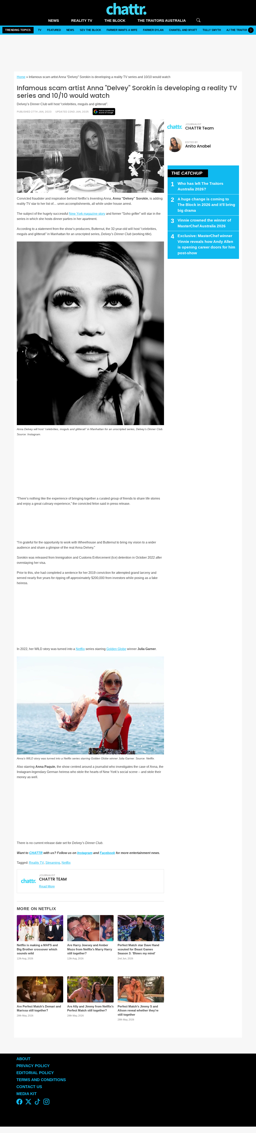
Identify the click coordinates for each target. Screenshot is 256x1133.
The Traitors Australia (162, 21)
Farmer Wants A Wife (122, 30)
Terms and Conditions (41, 1080)
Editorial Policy (35, 1073)
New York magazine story (87, 213)
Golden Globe (116, 649)
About (23, 1059)
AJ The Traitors (238, 30)
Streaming (52, 862)
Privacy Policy (33, 1066)
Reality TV (81, 21)
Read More (47, 886)
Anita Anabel (198, 146)
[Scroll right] (251, 30)
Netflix (80, 649)
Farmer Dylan (153, 30)
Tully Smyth (212, 30)
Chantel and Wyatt (183, 30)
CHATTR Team (199, 128)
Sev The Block (90, 30)
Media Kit (26, 1093)
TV (39, 30)
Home (21, 77)
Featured (54, 30)
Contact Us (29, 1087)
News (53, 21)
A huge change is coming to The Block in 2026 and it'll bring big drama (206, 205)
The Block (114, 21)
